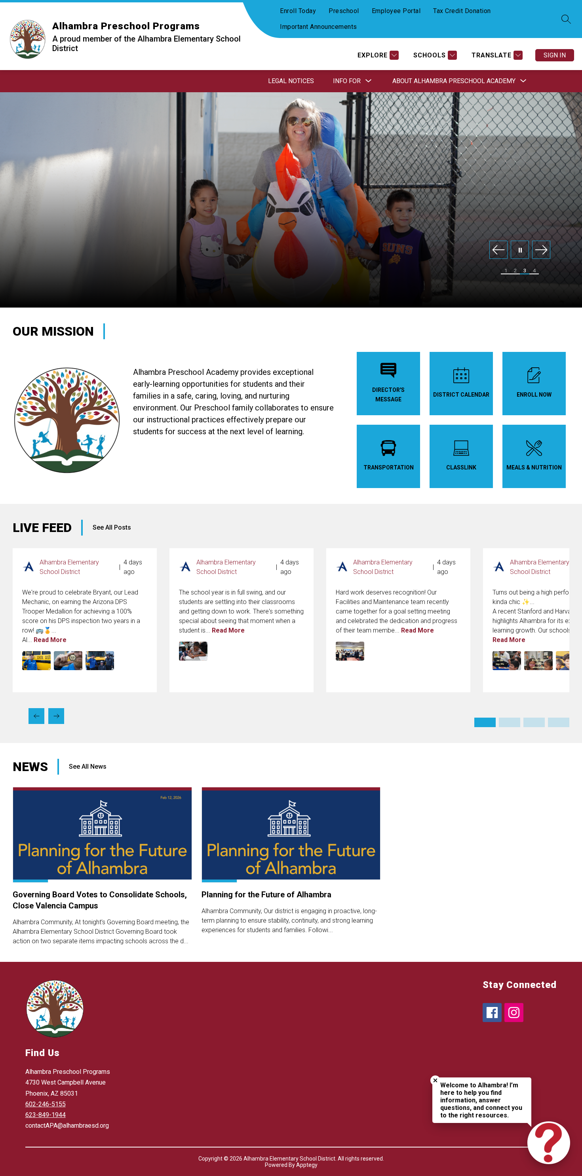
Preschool (344, 11)
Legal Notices (291, 81)
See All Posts (112, 527)
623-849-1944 (45, 1115)
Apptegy (307, 1165)
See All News (88, 766)
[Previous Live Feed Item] (36, 716)
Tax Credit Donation (462, 11)
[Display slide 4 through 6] (509, 722)
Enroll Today (298, 11)
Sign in (555, 55)
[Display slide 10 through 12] (558, 722)
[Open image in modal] (36, 660)
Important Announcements (318, 26)
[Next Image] (541, 250)
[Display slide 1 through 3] (485, 722)
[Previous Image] (498, 250)
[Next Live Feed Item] (56, 716)
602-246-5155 (45, 1104)
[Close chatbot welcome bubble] (435, 1080)
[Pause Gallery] (520, 250)
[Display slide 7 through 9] (534, 722)
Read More (50, 640)
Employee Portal (396, 11)
